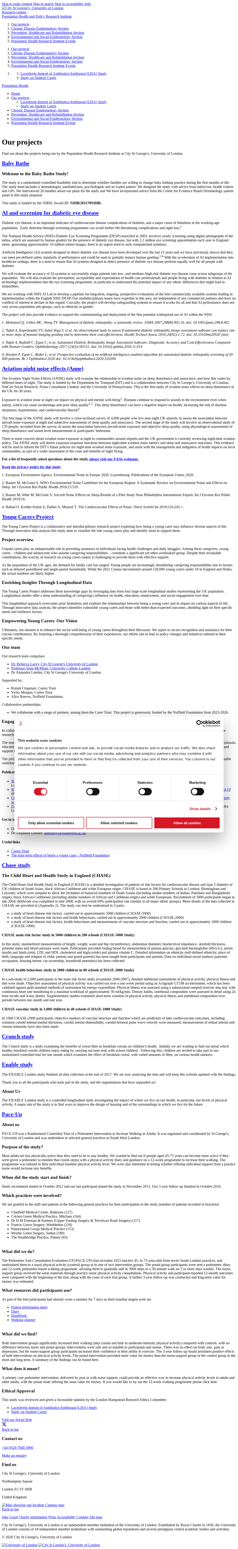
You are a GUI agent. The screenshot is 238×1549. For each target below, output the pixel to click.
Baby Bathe (16, 163)
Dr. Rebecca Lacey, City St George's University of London (54, 664)
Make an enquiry (14, 1455)
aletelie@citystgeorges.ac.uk (65, 833)
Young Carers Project (28, 517)
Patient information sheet (29, 1307)
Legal (13, 1517)
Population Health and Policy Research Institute (37, 16)
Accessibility (66, 1517)
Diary (15, 1311)
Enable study (17, 1064)
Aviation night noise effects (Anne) (42, 369)
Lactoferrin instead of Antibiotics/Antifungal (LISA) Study (54, 1408)
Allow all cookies (187, 823)
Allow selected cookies (119, 823)
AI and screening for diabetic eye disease (50, 213)
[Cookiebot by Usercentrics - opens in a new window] (199, 723)
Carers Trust (20, 851)
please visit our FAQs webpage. (114, 459)
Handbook (19, 1316)
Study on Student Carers (29, 1412)
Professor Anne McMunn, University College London (50, 668)
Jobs (5, 1517)
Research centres (14, 12)
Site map (95, 1517)
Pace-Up (12, 1114)
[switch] (92, 791)
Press (52, 1517)
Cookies (82, 1517)
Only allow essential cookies (51, 823)
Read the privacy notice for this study (31, 467)
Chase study (16, 865)
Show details (200, 809)
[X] (4, 1425)
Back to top (10, 1429)
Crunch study (18, 1036)
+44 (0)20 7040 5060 (17, 1448)
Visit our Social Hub (17, 1420)
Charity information (33, 1517)
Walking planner (23, 1320)
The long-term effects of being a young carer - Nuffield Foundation (60, 855)
